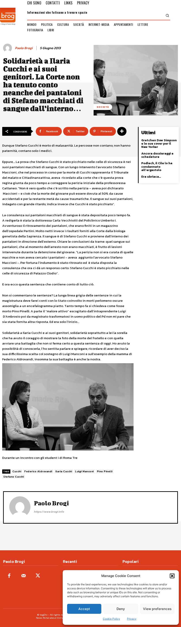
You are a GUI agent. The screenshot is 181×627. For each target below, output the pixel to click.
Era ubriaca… (151, 176)
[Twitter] (38, 576)
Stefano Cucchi (13, 477)
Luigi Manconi (84, 471)
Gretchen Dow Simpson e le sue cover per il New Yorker (159, 143)
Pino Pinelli (105, 471)
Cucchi (16, 471)
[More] (121, 131)
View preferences (157, 609)
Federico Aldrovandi (38, 471)
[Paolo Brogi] (8, 48)
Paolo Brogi (23, 48)
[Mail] (23, 576)
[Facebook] (9, 576)
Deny (121, 609)
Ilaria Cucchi (63, 471)
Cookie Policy (111, 618)
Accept (84, 609)
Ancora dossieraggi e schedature (157, 155)
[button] (172, 576)
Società (103, 107)
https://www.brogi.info (49, 512)
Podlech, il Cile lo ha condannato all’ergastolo (156, 166)
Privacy (131, 618)
